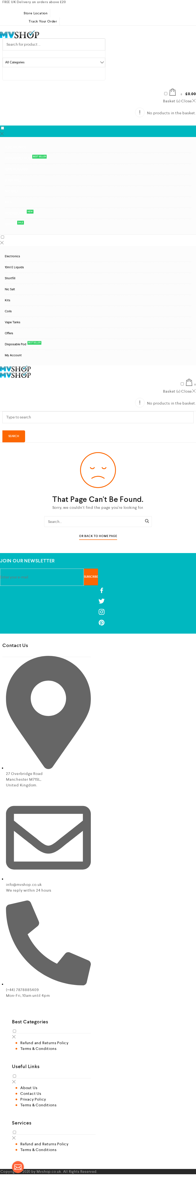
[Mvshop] (19, 34)
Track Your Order (43, 21)
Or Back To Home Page (98, 536)
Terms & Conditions (38, 1048)
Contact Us (30, 1093)
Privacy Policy (33, 1099)
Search (13, 436)
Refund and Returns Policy (44, 1042)
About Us (28, 1087)
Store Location (36, 13)
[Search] (147, 521)
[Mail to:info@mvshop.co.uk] (18, 1167)
